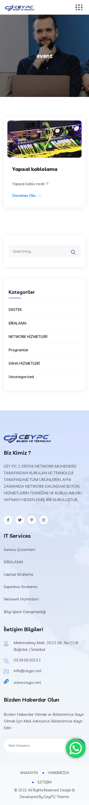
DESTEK (15, 309)
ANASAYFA (29, 772)
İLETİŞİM (44, 782)
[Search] (76, 248)
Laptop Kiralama (18, 574)
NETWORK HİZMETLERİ (28, 336)
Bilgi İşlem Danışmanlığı (25, 611)
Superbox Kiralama (20, 586)
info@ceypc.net (28, 670)
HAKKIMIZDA (58, 772)
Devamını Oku (24, 195)
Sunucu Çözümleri (19, 549)
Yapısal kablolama (34, 169)
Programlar (18, 350)
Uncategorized (21, 376)
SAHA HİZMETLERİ (24, 363)
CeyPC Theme (56, 796)
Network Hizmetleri (21, 598)
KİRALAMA (17, 323)
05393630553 (27, 659)
